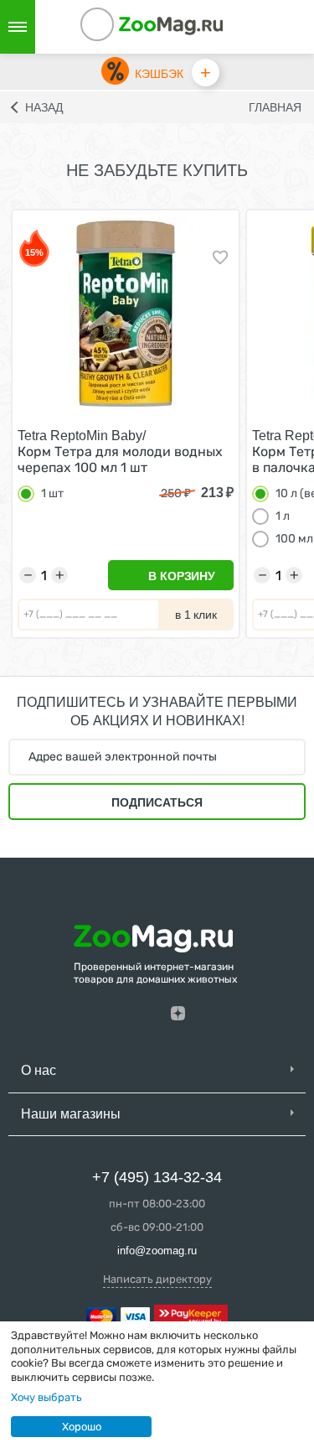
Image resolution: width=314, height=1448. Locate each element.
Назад (44, 107)
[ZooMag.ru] (171, 24)
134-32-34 (119, 27)
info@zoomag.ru (157, 1250)
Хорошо (81, 1426)
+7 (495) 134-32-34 (157, 1177)
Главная (275, 107)
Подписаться (157, 802)
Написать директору (157, 1279)
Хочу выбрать (46, 1397)
